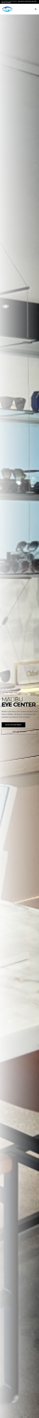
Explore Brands (19, 731)
